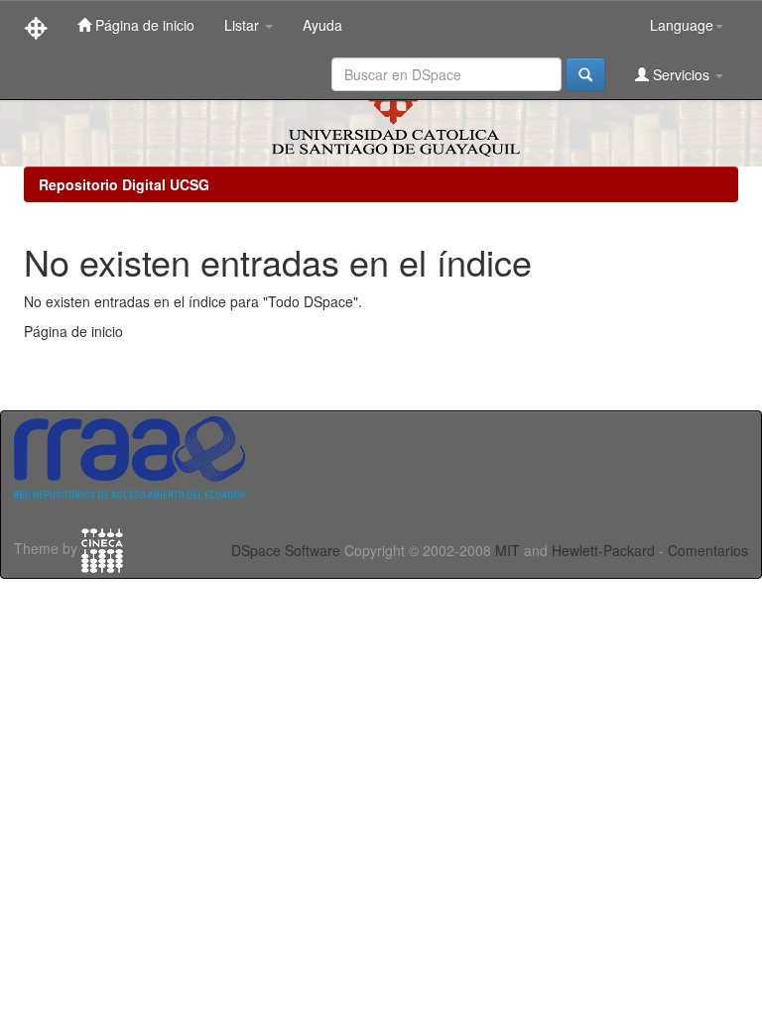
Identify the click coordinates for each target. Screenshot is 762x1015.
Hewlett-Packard (603, 550)
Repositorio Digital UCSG (124, 184)
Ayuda (322, 25)
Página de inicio (142, 25)
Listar (243, 25)
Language (681, 25)
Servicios (681, 74)
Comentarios (708, 550)
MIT (507, 550)
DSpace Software (285, 550)
